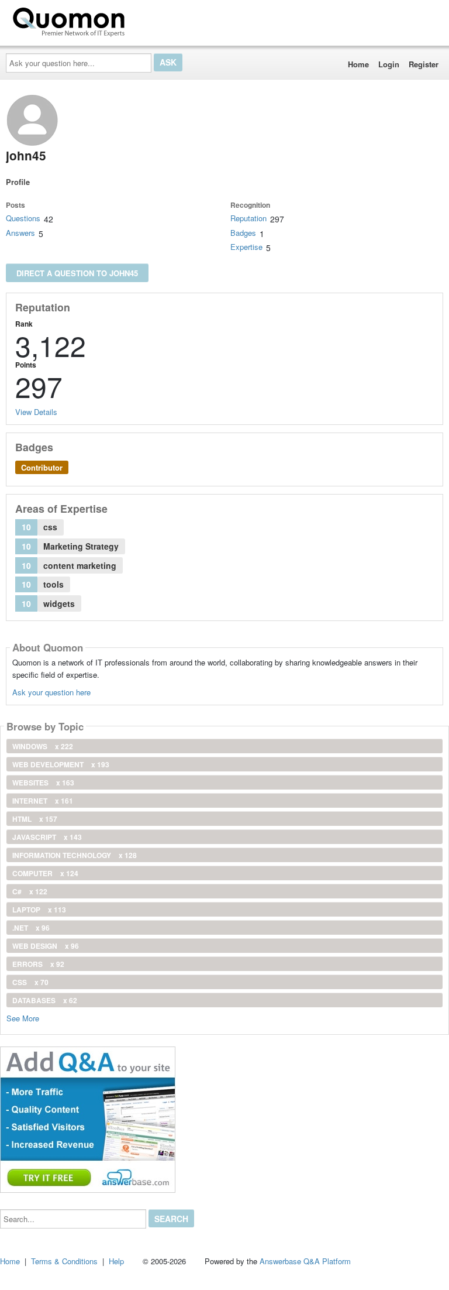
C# (29, 891)
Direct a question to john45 (77, 273)
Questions (23, 218)
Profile (18, 181)
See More (22, 1018)
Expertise (246, 246)
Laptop (39, 909)
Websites (43, 782)
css (30, 982)
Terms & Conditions (64, 1261)
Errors (38, 964)
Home (358, 64)
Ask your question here (51, 692)
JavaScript (47, 837)
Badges (243, 232)
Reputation (248, 218)
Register (423, 64)
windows (42, 746)
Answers (20, 232)
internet (42, 800)
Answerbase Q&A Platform (305, 1261)
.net (31, 927)
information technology (74, 855)
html (34, 819)
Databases (44, 1000)
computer (45, 873)
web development (60, 764)
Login (388, 64)
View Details (36, 411)
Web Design (45, 946)
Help (116, 1261)
